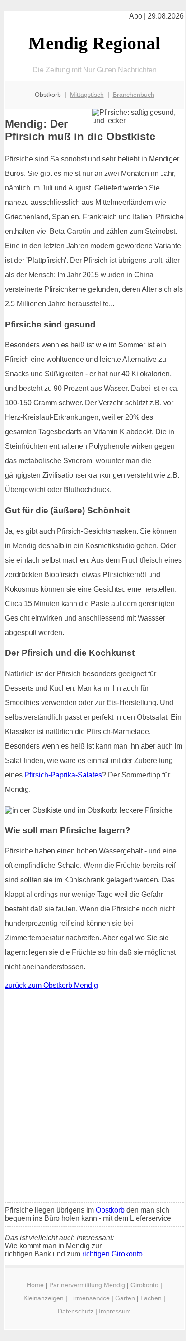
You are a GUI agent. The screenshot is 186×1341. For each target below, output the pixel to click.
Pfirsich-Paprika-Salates (63, 775)
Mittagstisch (87, 94)
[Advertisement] (93, 1098)
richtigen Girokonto (112, 1254)
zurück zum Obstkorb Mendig (51, 985)
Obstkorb (110, 1210)
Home (35, 1285)
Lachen (151, 1298)
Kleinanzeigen (43, 1298)
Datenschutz (75, 1311)
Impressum (115, 1311)
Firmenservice (89, 1298)
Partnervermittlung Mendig (87, 1285)
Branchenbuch (133, 94)
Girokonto (144, 1285)
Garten (125, 1298)
